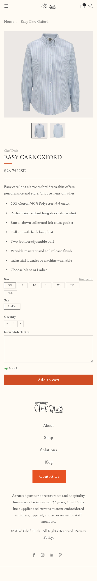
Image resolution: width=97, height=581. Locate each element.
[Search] (90, 6)
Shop (48, 437)
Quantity (10, 317)
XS (10, 285)
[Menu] (6, 6)
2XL (72, 285)
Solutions (48, 450)
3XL (10, 293)
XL (58, 285)
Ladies (12, 306)
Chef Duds (11, 151)
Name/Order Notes (16, 332)
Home (9, 21)
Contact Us (49, 476)
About (48, 425)
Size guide (86, 279)
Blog (49, 462)
